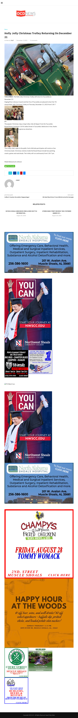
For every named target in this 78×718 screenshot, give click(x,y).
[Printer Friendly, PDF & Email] (9, 166)
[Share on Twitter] (18, 173)
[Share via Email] (24, 173)
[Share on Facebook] (14, 173)
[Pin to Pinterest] (21, 173)
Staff (12, 40)
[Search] (76, 3)
